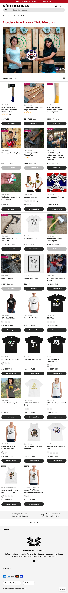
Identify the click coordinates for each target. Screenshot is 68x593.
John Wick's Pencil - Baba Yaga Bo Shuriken (33, 109)
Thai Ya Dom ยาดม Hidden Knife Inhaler (10, 198)
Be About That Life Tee (32, 359)
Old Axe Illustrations (31, 278)
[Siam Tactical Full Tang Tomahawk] (11, 224)
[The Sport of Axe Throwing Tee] (56, 344)
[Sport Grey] (6, 496)
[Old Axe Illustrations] (34, 263)
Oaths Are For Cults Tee (10, 359)
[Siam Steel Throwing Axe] (11, 138)
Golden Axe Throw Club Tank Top (33, 448)
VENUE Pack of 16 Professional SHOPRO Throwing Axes (55, 109)
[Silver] (54, 453)
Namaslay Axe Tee (31, 318)
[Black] (28, 201)
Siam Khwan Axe (7, 278)
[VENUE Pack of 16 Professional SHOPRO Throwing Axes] (56, 93)
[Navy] (34, 201)
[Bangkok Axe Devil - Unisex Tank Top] (11, 432)
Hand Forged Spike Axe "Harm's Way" (32, 154)
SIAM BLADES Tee (8, 318)
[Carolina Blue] (9, 496)
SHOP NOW (48, 1)
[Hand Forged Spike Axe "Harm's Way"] (34, 138)
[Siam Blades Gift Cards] (56, 182)
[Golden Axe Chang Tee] (11, 388)
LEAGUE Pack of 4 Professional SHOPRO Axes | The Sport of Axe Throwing (55, 156)
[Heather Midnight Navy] (31, 201)
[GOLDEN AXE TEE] (34, 182)
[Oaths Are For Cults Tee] (11, 344)
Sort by (5, 78)
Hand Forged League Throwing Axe (54, 240)
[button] (60, 6)
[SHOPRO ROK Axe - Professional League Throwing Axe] (11, 93)
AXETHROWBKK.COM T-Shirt (56, 448)
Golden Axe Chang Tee (9, 403)
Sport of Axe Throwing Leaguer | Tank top (9, 491)
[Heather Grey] (28, 496)
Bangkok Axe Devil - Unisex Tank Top (8, 448)
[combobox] (34, 10)
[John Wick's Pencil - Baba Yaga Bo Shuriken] (34, 93)
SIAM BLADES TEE (30, 238)
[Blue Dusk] (54, 322)
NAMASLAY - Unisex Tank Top (56, 404)
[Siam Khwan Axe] (11, 263)
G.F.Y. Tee (50, 318)
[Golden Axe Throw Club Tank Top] (34, 432)
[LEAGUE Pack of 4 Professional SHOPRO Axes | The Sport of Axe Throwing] (57, 138)
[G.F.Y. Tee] (57, 303)
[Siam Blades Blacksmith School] (56, 263)
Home (4, 15)
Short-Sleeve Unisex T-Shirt (32, 404)
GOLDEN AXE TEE (30, 197)
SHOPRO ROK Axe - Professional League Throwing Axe (9, 109)
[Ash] (57, 453)
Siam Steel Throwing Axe (10, 153)
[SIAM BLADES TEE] (34, 224)
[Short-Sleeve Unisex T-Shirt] (34, 388)
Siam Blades (10, 588)
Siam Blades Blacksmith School (56, 279)
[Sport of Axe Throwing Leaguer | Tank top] (11, 475)
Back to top (34, 522)
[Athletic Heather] (51, 409)
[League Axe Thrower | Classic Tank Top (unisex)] (34, 475)
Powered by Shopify (20, 588)
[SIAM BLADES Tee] (11, 303)
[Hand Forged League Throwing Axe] (57, 224)
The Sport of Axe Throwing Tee (53, 360)
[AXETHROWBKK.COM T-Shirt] (56, 432)
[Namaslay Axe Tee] (34, 303)
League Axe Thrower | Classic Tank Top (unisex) (33, 491)
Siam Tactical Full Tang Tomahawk (10, 240)
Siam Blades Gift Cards (55, 197)
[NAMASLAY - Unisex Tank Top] (57, 388)
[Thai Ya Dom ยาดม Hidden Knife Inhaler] (11, 182)
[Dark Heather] (9, 322)
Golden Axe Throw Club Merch (16, 15)
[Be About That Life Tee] (34, 345)
